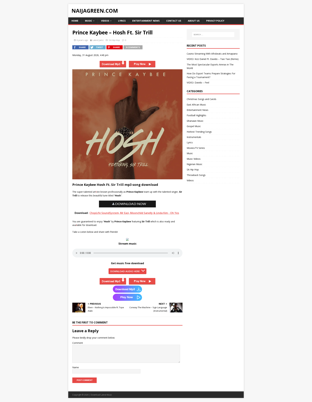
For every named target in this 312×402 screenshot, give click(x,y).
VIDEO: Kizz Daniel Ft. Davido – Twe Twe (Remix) (213, 59)
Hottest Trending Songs (199, 131)
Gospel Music (194, 126)
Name (75, 367)
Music (88, 20)
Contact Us (173, 20)
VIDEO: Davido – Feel (198, 82)
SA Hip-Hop (114, 40)
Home (75, 20)
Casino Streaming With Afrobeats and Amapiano (212, 53)
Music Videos (194, 158)
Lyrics (122, 20)
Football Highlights (196, 115)
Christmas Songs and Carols (201, 99)
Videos (105, 20)
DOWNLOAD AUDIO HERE (125, 271)
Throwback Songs (196, 175)
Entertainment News (146, 20)
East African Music (196, 104)
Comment (77, 342)
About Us (194, 20)
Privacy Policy (215, 20)
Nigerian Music (194, 164)
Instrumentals (194, 137)
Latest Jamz (98, 40)
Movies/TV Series (196, 147)
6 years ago (82, 40)
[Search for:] (213, 34)
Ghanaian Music (195, 120)
